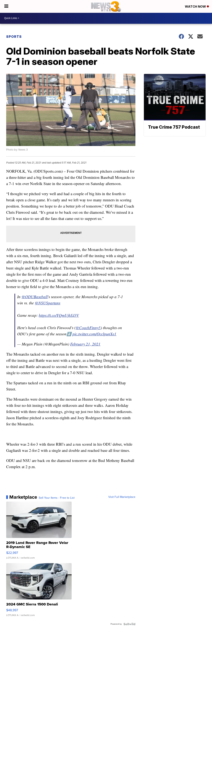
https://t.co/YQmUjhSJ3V (59, 315)
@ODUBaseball (35, 296)
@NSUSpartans (47, 302)
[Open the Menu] (6, 6)
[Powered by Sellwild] (129, 624)
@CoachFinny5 (88, 327)
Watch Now (196, 6)
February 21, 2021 (85, 344)
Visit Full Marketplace (121, 497)
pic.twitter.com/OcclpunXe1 (94, 333)
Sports (14, 36)
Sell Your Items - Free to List (57, 497)
